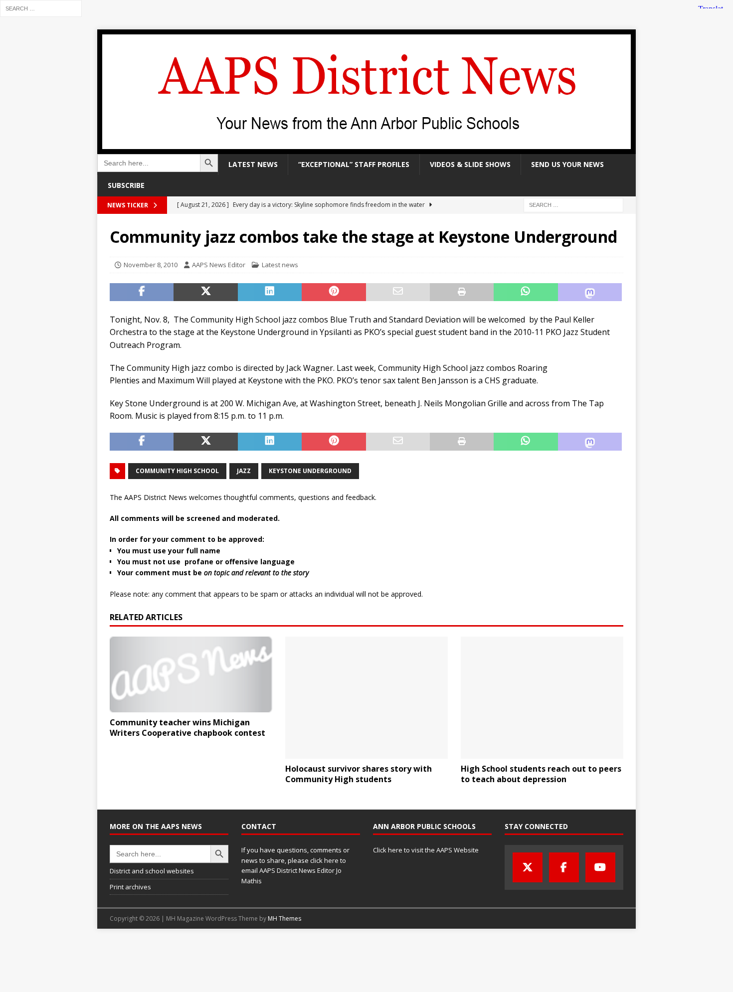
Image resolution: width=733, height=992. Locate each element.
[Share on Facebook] (142, 292)
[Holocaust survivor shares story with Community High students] (366, 698)
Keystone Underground (310, 471)
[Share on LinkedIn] (270, 292)
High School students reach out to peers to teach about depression (541, 774)
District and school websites (152, 870)
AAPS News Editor (218, 264)
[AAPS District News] (366, 148)
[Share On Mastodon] (590, 292)
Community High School (177, 471)
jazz (244, 471)
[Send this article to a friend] (398, 292)
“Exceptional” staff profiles (353, 164)
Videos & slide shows (470, 164)
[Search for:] (41, 7)
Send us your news (567, 164)
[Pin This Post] (334, 292)
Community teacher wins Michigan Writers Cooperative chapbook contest (187, 727)
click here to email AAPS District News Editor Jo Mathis (293, 871)
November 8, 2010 (151, 264)
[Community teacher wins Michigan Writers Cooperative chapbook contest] (191, 674)
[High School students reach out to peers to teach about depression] (542, 698)
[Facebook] (564, 867)
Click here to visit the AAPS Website (426, 849)
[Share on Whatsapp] (525, 292)
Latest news (253, 164)
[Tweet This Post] (205, 292)
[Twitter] (528, 867)
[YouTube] (600, 867)
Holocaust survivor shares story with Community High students (358, 774)
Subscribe (126, 185)
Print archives (130, 886)
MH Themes (284, 918)
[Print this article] (462, 292)
